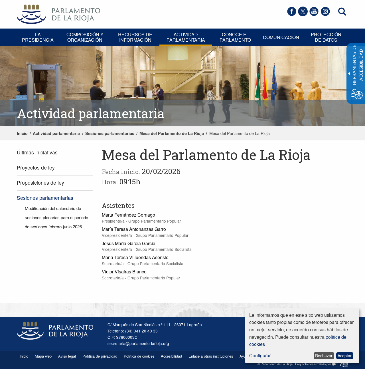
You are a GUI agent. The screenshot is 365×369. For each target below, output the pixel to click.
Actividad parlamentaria (56, 133)
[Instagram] (325, 14)
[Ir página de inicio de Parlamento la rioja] (58, 13)
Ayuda (245, 356)
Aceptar (345, 355)
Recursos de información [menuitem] (135, 37)
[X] (303, 14)
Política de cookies (139, 356)
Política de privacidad (99, 356)
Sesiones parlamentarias (109, 133)
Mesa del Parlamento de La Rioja (171, 133)
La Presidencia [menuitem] (38, 37)
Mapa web (43, 356)
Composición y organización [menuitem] (85, 37)
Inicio (22, 133)
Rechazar (323, 355)
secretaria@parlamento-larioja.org (138, 343)
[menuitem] (55, 152)
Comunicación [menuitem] (281, 37)
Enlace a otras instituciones (210, 356)
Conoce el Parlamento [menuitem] (235, 37)
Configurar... (261, 355)
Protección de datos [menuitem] (326, 37)
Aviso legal (67, 356)
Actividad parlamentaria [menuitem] (186, 37)
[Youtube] (314, 14)
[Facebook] (292, 14)
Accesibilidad (171, 356)
